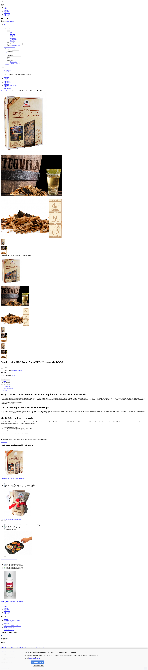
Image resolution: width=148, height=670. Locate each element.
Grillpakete (6, 15)
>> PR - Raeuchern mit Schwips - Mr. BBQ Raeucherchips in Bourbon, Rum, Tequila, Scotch (24, 647)
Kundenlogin (7, 53)
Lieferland (9, 49)
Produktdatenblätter (8, 621)
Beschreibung (7, 386)
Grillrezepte (7, 85)
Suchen (5, 24)
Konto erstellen (13, 62)
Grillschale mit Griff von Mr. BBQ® (9, 559)
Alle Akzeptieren (37, 662)
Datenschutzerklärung (34, 658)
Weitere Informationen (38, 665)
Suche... (3, 21)
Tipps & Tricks (13, 85)
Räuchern (6, 10)
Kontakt (6, 619)
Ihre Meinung (4, 442)
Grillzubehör (7, 13)
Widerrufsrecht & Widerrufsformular (12, 626)
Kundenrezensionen (8, 388)
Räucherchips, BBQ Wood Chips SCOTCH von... (13, 478)
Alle (5, 7)
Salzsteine (6, 11)
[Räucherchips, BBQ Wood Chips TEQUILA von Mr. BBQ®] (11, 284)
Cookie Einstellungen (9, 630)
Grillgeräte (6, 8)
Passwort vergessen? (15, 63)
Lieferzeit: (3, 368)
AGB (5, 624)
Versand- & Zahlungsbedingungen (12, 620)
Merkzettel (6, 64)
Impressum (6, 623)
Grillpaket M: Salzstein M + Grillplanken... (11, 519)
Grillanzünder (7, 14)
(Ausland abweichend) (16, 370)
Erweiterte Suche (10, 21)
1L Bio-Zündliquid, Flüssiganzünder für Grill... (12, 601)
